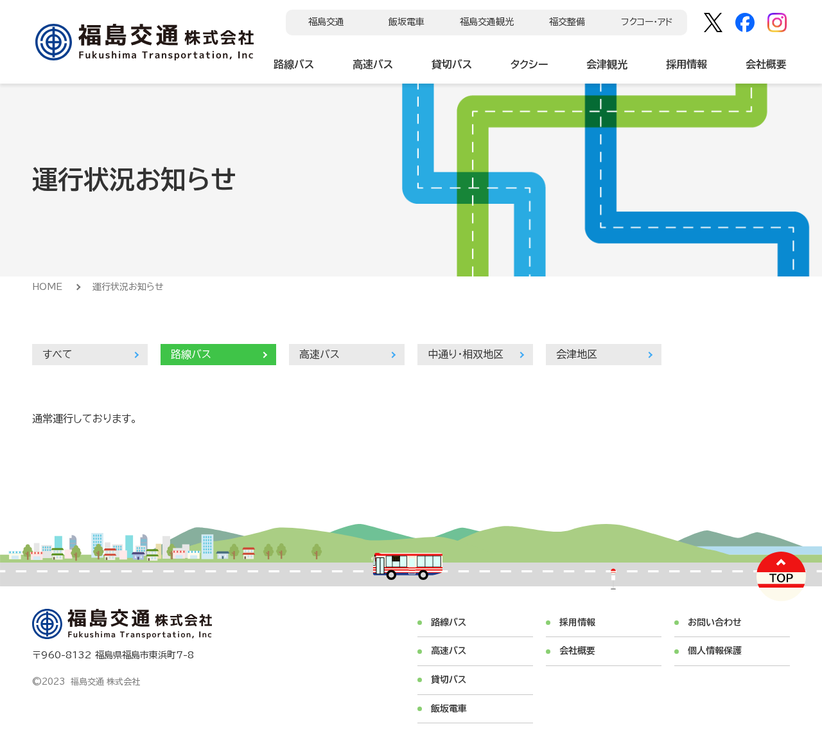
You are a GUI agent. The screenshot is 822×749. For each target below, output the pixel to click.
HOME (47, 286)
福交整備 (567, 21)
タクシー (529, 64)
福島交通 (326, 21)
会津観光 (606, 64)
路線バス (294, 64)
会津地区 (576, 354)
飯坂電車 (406, 21)
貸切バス (452, 64)
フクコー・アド (647, 21)
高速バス (373, 64)
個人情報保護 (715, 650)
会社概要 (766, 64)
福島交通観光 (487, 21)
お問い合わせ (715, 622)
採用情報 (686, 64)
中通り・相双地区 (465, 354)
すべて (57, 354)
